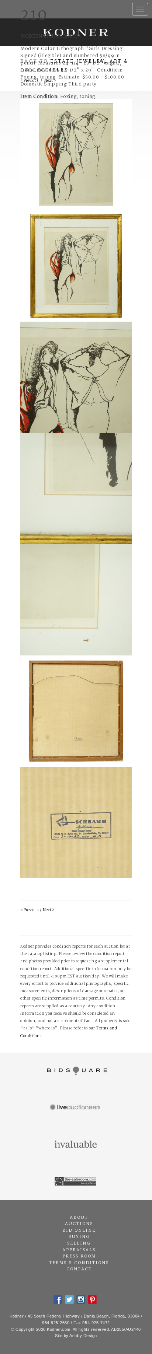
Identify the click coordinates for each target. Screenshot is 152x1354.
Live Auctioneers (76, 1107)
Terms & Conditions (79, 1263)
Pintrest (92, 1299)
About (79, 1217)
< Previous (29, 910)
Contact (79, 1269)
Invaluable (76, 1144)
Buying (79, 1237)
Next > (48, 910)
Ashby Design (83, 1335)
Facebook (57, 1299)
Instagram (80, 1299)
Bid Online (79, 1230)
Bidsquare (76, 1071)
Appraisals (79, 1250)
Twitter (69, 1299)
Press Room (79, 1256)
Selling (79, 1243)
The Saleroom (76, 1181)
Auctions (79, 1224)
